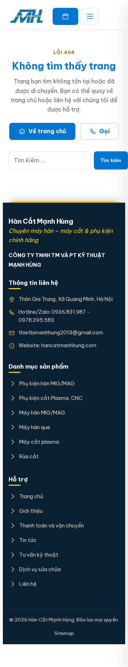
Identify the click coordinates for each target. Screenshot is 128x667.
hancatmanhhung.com (68, 345)
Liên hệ (28, 583)
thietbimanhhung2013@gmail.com (60, 332)
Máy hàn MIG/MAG (42, 412)
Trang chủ (31, 496)
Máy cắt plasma (39, 441)
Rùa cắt (29, 456)
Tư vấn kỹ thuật (38, 554)
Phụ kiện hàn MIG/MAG (47, 383)
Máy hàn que (34, 427)
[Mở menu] (89, 16)
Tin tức (28, 540)
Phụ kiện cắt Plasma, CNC (50, 398)
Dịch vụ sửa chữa (40, 569)
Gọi (104, 131)
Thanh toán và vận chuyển (51, 525)
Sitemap (64, 633)
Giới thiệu (31, 510)
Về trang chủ (47, 131)
